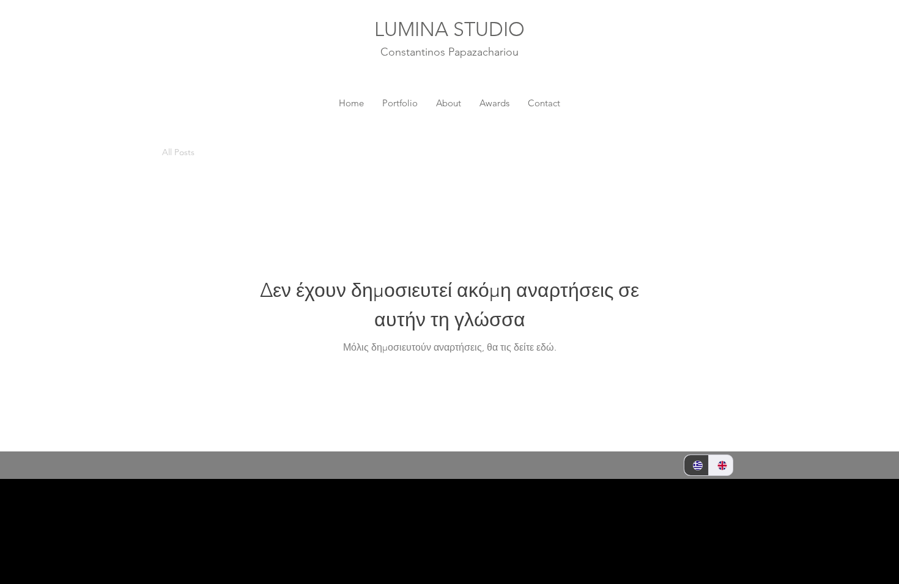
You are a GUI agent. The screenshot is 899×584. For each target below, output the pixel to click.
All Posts (178, 152)
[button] (721, 153)
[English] (720, 465)
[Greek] (696, 465)
